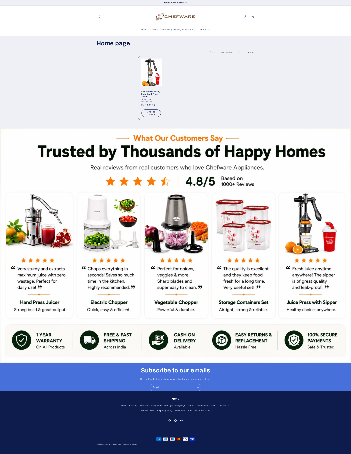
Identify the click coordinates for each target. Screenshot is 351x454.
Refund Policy (148, 411)
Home (124, 406)
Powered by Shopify (130, 444)
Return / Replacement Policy (201, 406)
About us (144, 406)
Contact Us (223, 406)
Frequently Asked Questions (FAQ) (168, 406)
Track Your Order (183, 411)
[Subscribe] (198, 387)
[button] (99, 17)
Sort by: (213, 52)
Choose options (151, 113)
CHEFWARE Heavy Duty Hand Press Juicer (150, 94)
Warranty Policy (202, 411)
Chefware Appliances (112, 444)
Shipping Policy (164, 411)
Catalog (133, 406)
